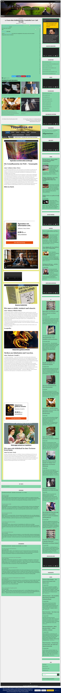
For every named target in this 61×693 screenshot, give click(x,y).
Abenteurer (51, 130)
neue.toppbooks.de (46, 97)
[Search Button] (30, 683)
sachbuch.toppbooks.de (47, 106)
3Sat (51, 136)
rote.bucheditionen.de (47, 69)
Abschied (54, 131)
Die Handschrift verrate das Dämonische (9, 567)
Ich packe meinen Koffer (6, 504)
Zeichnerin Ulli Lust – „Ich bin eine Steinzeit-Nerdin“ (50, 264)
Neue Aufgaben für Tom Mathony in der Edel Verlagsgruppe (51, 247)
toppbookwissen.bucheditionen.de (49, 73)
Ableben (48, 130)
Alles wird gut (54, 136)
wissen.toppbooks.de (47, 110)
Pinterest (24, 76)
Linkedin (29, 76)
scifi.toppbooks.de (46, 108)
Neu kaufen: (4, 31)
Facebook (19, 76)
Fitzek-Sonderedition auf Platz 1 (50, 231)
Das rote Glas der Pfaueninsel (7, 532)
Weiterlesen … (54, 174)
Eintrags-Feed (45, 666)
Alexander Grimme (5, 26)
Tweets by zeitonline (6, 486)
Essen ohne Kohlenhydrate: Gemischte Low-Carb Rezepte (12, 25)
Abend (49, 135)
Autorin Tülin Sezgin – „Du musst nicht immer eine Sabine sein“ (50, 581)
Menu (3, 1)
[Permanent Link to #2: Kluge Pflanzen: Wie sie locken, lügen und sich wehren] (30, 104)
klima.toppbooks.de (46, 95)
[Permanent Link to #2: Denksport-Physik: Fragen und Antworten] (11, 88)
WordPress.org (45, 670)
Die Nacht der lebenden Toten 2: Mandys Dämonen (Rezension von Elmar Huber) (50, 541)
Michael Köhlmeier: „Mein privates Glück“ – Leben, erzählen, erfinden (50, 628)
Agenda (51, 131)
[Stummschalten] (55, 55)
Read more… (52, 243)
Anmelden (45, 664)
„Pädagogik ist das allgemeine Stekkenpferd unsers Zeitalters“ (13, 577)
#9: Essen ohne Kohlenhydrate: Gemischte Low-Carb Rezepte (21, 21)
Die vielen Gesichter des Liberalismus (9, 548)
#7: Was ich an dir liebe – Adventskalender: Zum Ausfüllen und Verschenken (50, 337)
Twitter (14, 76)
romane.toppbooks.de (47, 104)
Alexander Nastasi (45, 135)
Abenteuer (55, 130)
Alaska (54, 135)
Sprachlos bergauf (5, 495)
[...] (55, 41)
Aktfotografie (45, 130)
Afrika (52, 135)
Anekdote (48, 131)
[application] (51, 52)
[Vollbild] (57, 55)
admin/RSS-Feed (18, 23)
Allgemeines (48, 134)
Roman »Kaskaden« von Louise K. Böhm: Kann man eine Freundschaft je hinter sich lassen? (50, 179)
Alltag (46, 131)
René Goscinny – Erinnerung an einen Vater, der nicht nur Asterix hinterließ (50, 644)
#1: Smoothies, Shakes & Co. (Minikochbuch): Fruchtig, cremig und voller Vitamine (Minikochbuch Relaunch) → (32, 120)
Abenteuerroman (48, 136)
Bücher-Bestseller (8, 33)
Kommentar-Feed (46, 668)
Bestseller (21, 18)
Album (44, 131)
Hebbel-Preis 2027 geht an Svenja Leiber (51, 196)
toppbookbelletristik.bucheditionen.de (50, 71)
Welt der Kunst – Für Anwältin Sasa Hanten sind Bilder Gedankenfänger (50, 160)
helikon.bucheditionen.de (47, 65)
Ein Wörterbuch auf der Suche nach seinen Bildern (11, 557)
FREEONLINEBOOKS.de (30, 9)
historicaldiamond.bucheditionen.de (49, 67)
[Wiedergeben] (44, 55)
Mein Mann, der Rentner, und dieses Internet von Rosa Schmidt (50, 313)
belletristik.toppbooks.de (47, 93)
